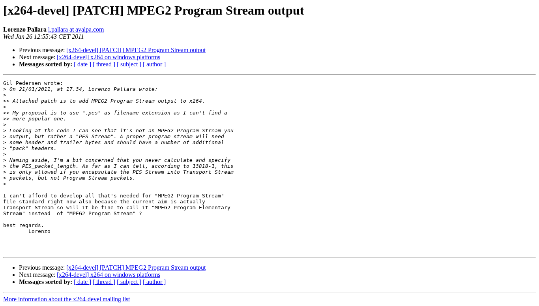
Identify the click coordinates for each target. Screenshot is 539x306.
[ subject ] (129, 64)
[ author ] (154, 64)
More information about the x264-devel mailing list (66, 299)
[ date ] (82, 64)
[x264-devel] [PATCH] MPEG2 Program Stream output (136, 50)
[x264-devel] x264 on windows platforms (108, 57)
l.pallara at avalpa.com (76, 29)
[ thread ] (104, 64)
